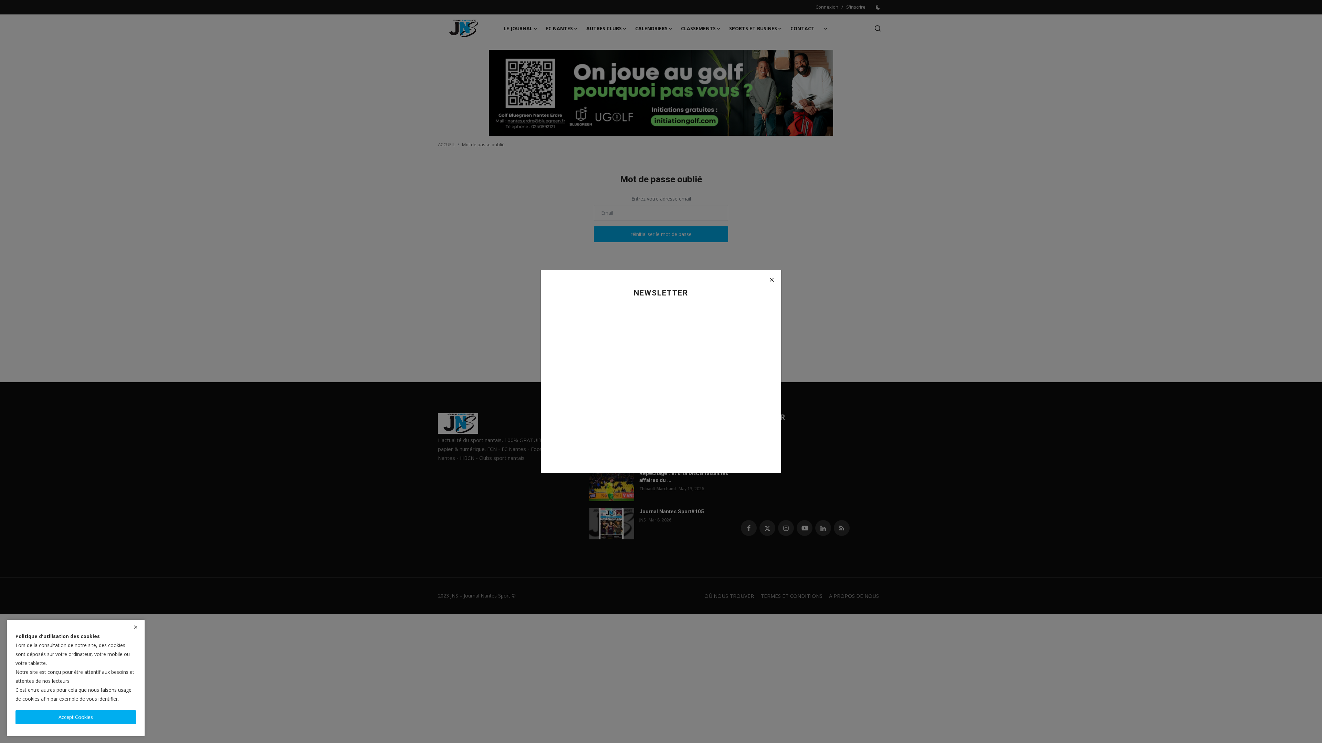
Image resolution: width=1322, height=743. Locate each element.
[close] (135, 627)
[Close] (771, 280)
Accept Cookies (76, 717)
